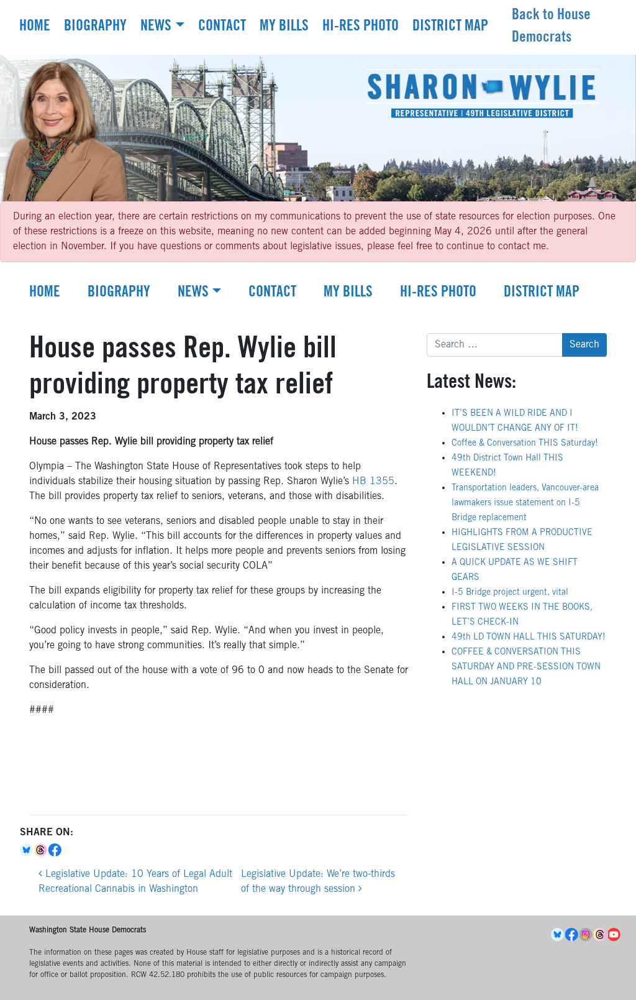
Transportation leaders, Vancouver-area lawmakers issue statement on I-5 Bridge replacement (525, 503)
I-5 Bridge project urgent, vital (510, 593)
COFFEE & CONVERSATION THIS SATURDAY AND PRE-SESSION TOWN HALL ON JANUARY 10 (526, 667)
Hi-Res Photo (360, 27)
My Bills (284, 27)
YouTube (615, 935)
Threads (41, 850)
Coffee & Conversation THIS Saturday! (525, 443)
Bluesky (27, 850)
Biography (95, 27)
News (155, 27)
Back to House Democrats (551, 27)
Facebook (55, 850)
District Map (450, 27)
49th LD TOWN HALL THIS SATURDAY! (529, 637)
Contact (222, 27)
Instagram (586, 935)
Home (34, 27)
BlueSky (558, 935)
